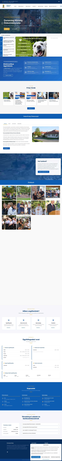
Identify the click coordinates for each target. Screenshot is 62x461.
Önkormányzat (20, 6)
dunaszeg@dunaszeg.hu (8, 405)
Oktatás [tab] (5, 123)
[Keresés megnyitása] (61, 6)
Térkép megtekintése (43, 171)
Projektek (46, 6)
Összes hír (30, 108)
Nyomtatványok (40, 6)
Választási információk (52, 6)
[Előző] (2, 23)
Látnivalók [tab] (14, 123)
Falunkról (34, 6)
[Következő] (60, 23)
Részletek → (9, 327)
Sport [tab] (9, 123)
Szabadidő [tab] (19, 123)
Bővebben (6, 148)
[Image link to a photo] (9, 193)
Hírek (15, 6)
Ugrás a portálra (8, 75)
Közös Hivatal (28, 6)
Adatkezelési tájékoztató (45, 459)
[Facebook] (59, 1)
